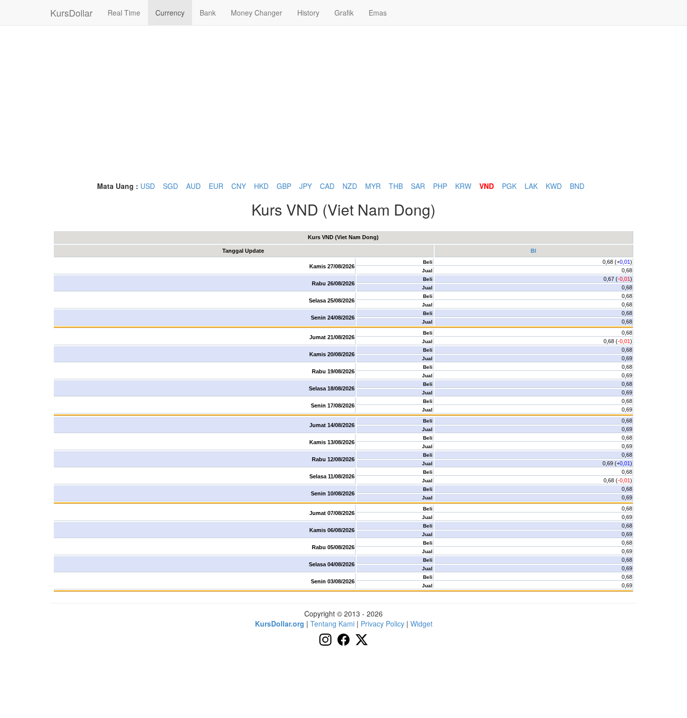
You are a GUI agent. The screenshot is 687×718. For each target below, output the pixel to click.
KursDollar (71, 12)
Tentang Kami (332, 624)
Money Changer (256, 13)
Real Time (124, 13)
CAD (327, 186)
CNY (238, 186)
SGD (170, 186)
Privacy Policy (382, 624)
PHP (440, 186)
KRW (463, 186)
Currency (170, 13)
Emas (378, 13)
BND (577, 186)
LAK (531, 186)
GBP (284, 186)
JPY (305, 186)
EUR (216, 186)
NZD (349, 186)
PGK (509, 186)
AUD (193, 186)
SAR (418, 186)
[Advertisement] (343, 103)
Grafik (344, 13)
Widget (421, 624)
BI (533, 251)
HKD (261, 186)
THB (396, 186)
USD (147, 186)
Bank (208, 13)
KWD (554, 186)
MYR (373, 186)
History (308, 13)
